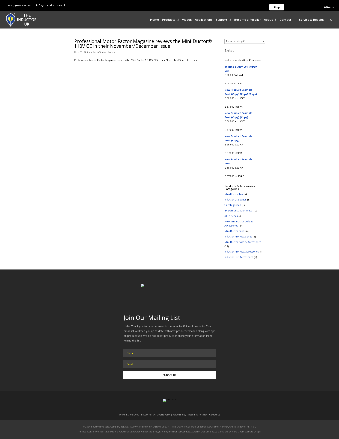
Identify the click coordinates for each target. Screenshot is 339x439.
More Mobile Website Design (246, 431)
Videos (187, 20)
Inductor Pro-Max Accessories (241, 251)
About (268, 20)
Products (168, 20)
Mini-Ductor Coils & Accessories (242, 242)
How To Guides (83, 52)
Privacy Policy (148, 414)
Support (221, 20)
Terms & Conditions (129, 414)
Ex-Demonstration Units (238, 210)
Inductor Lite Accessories (238, 257)
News (111, 52)
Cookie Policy (163, 414)
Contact (285, 20)
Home (154, 20)
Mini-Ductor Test (234, 194)
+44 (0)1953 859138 (19, 5)
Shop (276, 7)
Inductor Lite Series (235, 199)
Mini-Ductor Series (235, 231)
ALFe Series (231, 216)
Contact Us (214, 414)
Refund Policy (179, 414)
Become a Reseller (247, 20)
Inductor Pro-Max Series (238, 236)
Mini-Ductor (100, 52)
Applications (204, 20)
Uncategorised (232, 205)
